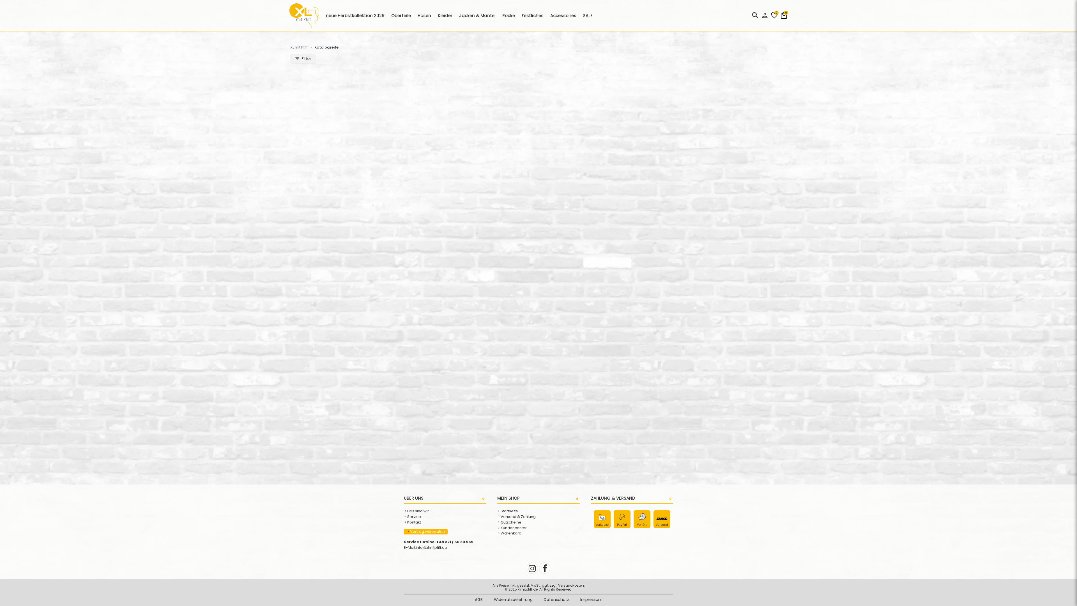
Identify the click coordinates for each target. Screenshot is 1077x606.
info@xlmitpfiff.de (431, 547)
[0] (774, 18)
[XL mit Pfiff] (304, 26)
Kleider (445, 16)
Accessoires (563, 16)
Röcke (508, 16)
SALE (588, 16)
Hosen (424, 16)
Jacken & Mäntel (477, 16)
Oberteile (401, 16)
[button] (765, 15)
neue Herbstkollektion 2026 (355, 16)
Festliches (533, 16)
